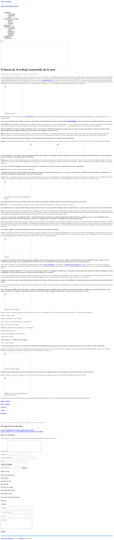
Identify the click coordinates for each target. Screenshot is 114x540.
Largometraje (11, 14)
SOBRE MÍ (7, 36)
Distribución (11, 31)
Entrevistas (7, 25)
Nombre (3, 454)
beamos (26, 74)
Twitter (3, 410)
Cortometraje (11, 15)
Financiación (11, 28)
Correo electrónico (6, 458)
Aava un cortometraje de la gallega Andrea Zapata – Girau (17, 430)
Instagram (4, 413)
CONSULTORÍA (9, 27)
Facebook (3, 407)
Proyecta (10, 20)
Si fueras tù (28, 422)
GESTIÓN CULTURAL (11, 19)
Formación (11, 35)
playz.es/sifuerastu (49, 264)
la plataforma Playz (47, 80)
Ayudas (10, 30)
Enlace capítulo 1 (6, 401)
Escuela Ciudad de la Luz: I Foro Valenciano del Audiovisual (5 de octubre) (22, 431)
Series (9, 17)
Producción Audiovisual (7, 475)
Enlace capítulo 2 (5, 404)
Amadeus (21, 538)
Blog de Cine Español (7, 487)
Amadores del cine (6, 481)
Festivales (10, 23)
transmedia (35, 422)
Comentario (4, 451)
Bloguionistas (4, 484)
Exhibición (11, 33)
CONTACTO (8, 38)
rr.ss (20, 422)
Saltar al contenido (6, 1)
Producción (7, 12)
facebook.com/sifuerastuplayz (73, 264)
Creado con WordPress (7, 538)
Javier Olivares (30, 116)
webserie (41, 422)
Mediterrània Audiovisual (8, 490)
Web (2, 461)
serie (23, 422)
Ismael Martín (4, 478)
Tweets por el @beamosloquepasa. (10, 497)
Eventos (10, 22)
